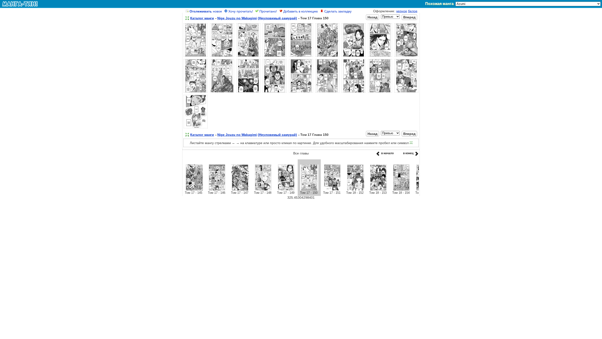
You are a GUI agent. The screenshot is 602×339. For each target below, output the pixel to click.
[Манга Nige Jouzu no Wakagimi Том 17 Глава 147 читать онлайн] (240, 189)
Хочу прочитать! (240, 11)
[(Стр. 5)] (301, 57)
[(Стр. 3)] (248, 57)
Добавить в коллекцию (300, 11)
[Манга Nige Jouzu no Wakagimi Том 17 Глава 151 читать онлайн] (332, 189)
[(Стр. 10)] (195, 92)
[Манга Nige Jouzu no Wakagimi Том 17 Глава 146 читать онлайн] (217, 189)
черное (401, 11)
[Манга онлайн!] (20, 4)
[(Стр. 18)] (406, 92)
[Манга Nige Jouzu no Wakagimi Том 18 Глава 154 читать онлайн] (401, 189)
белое (412, 11)
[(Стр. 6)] (327, 57)
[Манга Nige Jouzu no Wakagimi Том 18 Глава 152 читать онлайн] (355, 189)
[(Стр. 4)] (274, 57)
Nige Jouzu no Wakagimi (237, 18)
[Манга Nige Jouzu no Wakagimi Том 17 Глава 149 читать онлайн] (286, 189)
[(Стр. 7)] (354, 57)
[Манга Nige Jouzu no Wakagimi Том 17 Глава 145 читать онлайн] (194, 189)
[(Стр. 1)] (195, 57)
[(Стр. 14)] (301, 92)
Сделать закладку (337, 11)
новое (206, 11)
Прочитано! (267, 11)
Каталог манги (202, 18)
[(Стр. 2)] (222, 57)
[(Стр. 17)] (380, 92)
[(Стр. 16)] (354, 92)
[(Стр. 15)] (327, 92)
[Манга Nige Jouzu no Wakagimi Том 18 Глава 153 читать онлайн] (378, 189)
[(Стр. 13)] (274, 92)
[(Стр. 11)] (222, 92)
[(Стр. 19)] (195, 128)
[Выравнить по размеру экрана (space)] (187, 18)
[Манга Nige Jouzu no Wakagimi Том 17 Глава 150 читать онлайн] (309, 189)
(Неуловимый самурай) (277, 18)
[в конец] (415, 155)
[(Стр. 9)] (406, 57)
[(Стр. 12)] (248, 92)
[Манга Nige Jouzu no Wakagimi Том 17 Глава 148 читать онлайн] (263, 189)
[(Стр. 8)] (380, 57)
